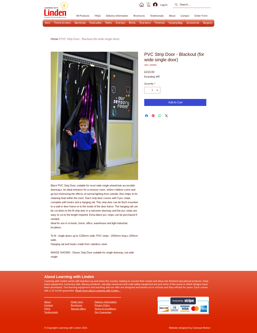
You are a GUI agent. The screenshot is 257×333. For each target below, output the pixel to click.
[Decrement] (147, 90)
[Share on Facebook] (146, 116)
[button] (149, 4)
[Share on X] (166, 116)
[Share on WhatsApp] (160, 116)
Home (54, 39)
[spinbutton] (152, 90)
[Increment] (157, 90)
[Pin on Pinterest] (153, 116)
